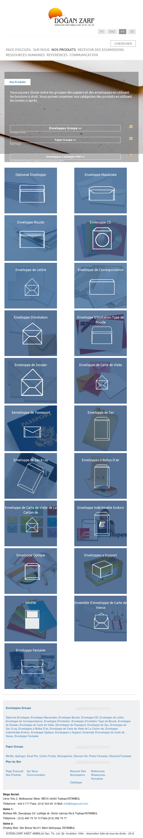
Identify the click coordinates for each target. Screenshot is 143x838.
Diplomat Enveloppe (17, 717)
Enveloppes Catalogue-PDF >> (65, 156)
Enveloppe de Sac (98, 725)
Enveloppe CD (89, 717)
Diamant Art (81, 756)
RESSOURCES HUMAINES (25, 55)
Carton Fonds (47, 756)
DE (132, 31)
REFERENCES (57, 55)
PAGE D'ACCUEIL (18, 49)
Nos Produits (13, 775)
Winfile (10, 756)
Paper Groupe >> (65, 139)
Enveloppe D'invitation (57, 721)
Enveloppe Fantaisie (27, 736)
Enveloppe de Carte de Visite (37, 725)
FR (122, 31)
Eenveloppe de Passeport (70, 725)
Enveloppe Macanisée (44, 717)
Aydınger (20, 756)
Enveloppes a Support (68, 732)
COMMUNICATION (83, 55)
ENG (112, 31)
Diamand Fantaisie (120, 756)
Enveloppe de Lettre (111, 717)
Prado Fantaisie (98, 756)
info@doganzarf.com (76, 803)
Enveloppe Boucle (69, 717)
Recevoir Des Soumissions (78, 773)
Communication (36, 775)
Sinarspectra (64, 756)
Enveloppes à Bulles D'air (33, 728)
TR (101, 31)
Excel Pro (32, 756)
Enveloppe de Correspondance (24, 721)
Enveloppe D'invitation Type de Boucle (94, 721)
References (98, 771)
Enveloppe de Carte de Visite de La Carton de (77, 728)
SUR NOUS (41, 49)
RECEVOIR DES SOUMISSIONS (101, 49)
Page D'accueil (14, 771)
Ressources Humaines (98, 776)
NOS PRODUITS (63, 49)
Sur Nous (32, 771)
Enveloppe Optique (42, 732)
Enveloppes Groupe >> (65, 128)
